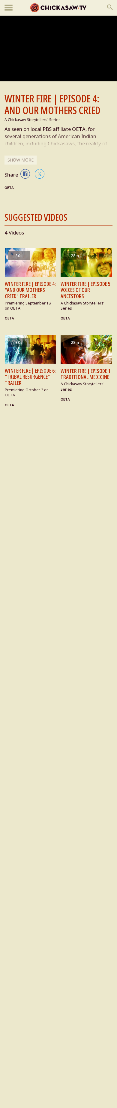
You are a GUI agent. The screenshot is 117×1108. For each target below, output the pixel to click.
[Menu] (8, 8)
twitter (39, 174)
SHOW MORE (21, 160)
